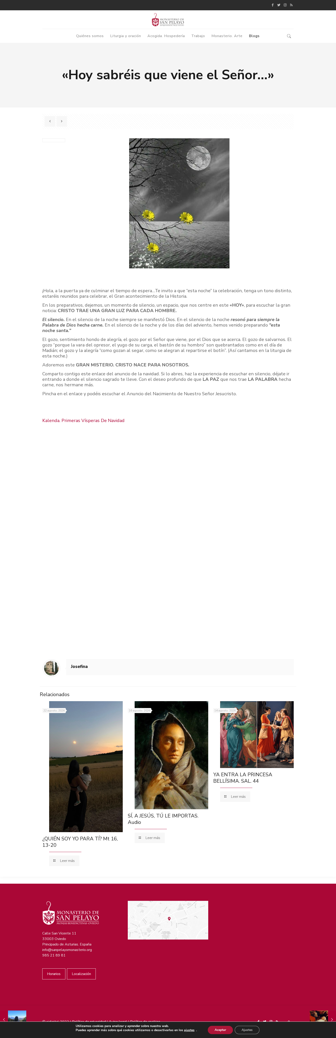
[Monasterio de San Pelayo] (168, 19)
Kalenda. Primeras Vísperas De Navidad (83, 420)
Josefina (79, 667)
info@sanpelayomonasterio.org (67, 949)
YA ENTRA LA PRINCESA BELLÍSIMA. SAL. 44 (242, 778)
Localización (81, 973)
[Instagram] (285, 5)
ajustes (189, 1030)
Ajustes (247, 1030)
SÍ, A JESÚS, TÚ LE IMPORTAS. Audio (163, 819)
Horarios (54, 973)
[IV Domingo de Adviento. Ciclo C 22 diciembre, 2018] (13, 1020)
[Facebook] (272, 5)
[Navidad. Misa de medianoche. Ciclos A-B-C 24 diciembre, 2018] (323, 1020)
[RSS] (291, 5)
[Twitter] (279, 5)
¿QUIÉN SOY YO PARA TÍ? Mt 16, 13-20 (80, 842)
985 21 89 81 (54, 955)
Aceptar (220, 1030)
